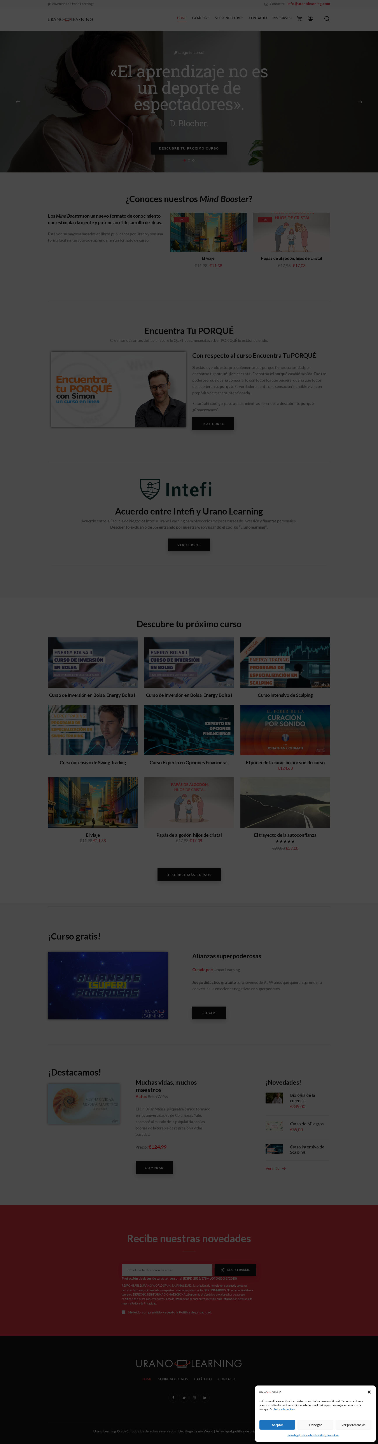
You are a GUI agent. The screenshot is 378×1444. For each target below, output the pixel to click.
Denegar (315, 1425)
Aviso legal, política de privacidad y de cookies (313, 1435)
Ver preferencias (353, 1425)
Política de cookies (284, 1409)
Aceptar (277, 1425)
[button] (369, 1392)
